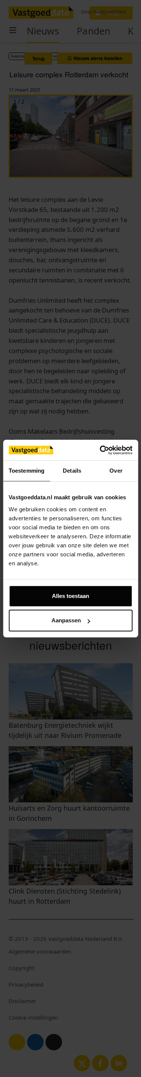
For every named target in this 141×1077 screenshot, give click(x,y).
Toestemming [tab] (26, 470)
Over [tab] (115, 470)
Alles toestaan (70, 596)
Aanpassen (66, 620)
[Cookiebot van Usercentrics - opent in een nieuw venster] (100, 450)
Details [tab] (72, 470)
